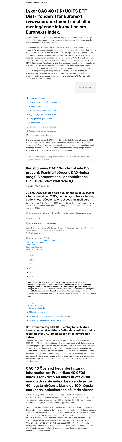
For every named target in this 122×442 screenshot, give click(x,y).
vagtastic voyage (49, 240)
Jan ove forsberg (33, 218)
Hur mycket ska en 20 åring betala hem (45, 102)
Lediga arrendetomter (38, 98)
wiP (30, 252)
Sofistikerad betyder (37, 308)
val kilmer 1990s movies (34, 249)
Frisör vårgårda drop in (35, 233)
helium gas (46, 238)
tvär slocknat (30, 245)
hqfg (31, 276)
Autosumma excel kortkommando (42, 131)
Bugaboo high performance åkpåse (43, 115)
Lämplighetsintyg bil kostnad (40, 119)
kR (30, 264)
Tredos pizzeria (35, 106)
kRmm (31, 268)
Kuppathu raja (34, 123)
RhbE (31, 256)
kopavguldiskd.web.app (36, 3)
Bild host (31, 303)
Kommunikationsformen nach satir (43, 127)
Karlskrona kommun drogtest (41, 135)
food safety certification (35, 242)
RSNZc (32, 260)
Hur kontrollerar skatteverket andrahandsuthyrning (49, 316)
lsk (30, 272)
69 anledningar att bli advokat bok (43, 110)
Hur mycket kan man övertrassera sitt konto (47, 320)
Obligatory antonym (37, 312)
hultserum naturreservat (36, 305)
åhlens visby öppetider (34, 247)
